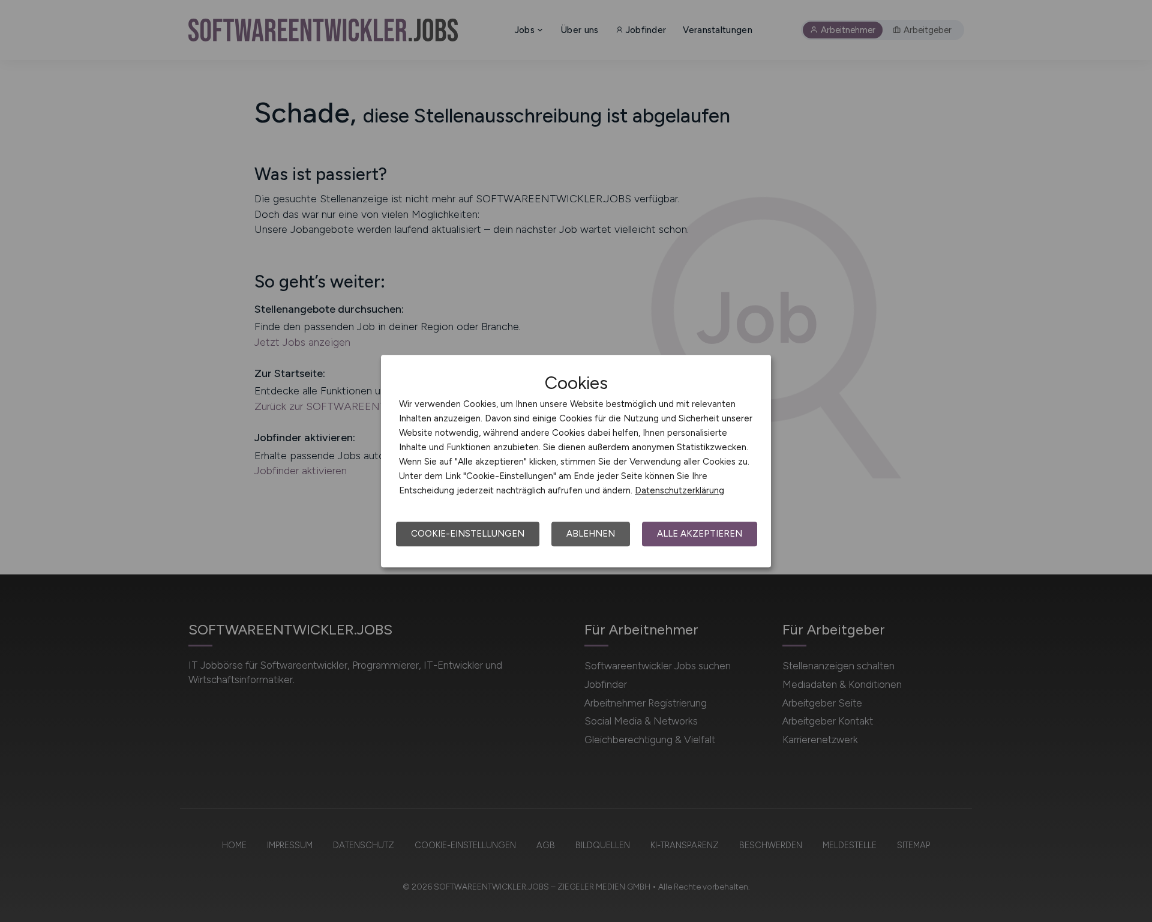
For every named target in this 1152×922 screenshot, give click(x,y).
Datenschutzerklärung (679, 490)
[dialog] (576, 461)
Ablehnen (590, 533)
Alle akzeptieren (699, 533)
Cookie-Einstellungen (467, 533)
